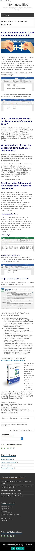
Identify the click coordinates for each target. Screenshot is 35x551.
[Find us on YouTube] (11, 449)
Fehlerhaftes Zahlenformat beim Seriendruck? (13, 496)
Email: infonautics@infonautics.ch (10, 514)
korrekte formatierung (9, 408)
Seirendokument (17, 411)
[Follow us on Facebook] (2, 449)
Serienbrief (27, 411)
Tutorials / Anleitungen (7, 468)
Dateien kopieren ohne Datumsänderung (12, 490)
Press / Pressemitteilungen (8, 462)
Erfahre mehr (20, 548)
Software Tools (25, 418)
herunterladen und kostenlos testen (13, 360)
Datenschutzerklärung (7, 518)
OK (13, 548)
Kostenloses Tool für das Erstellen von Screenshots (14, 425)
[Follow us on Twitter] (5, 449)
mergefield (14, 409)
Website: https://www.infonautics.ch (11, 516)
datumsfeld (13, 404)
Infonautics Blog (17, 4)
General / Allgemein (6, 459)
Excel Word (22, 404)
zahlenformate (12, 412)
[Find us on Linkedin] (8, 449)
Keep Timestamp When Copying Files (20, 430)
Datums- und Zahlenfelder (8, 403)
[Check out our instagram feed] (14, 449)
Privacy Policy (4, 520)
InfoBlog (5, 418)
